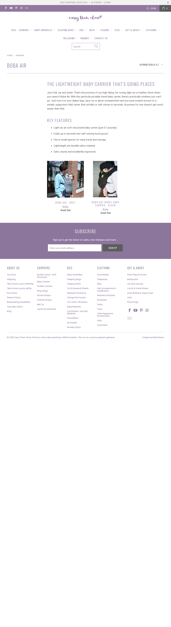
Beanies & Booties (106, 295)
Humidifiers (72, 318)
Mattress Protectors (76, 293)
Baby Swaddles (43, 30)
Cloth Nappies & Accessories (105, 314)
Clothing (151, 30)
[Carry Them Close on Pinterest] (16, 8)
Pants (100, 304)
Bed (81, 30)
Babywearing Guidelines (18, 302)
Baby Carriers (43, 281)
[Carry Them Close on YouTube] (10, 8)
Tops (99, 309)
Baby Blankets (74, 306)
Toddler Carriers (44, 286)
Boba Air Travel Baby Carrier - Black (105, 179)
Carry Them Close (23, 337)
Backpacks (132, 279)
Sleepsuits (102, 279)
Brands (85, 38)
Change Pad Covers (76, 297)
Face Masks (103, 274)
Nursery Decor (74, 327)
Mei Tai (40, 304)
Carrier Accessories (46, 309)
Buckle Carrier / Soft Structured (46, 275)
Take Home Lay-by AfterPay (20, 284)
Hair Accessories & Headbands (106, 289)
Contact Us (101, 38)
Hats (99, 320)
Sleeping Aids (74, 284)
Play (117, 30)
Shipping (11, 279)
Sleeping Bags (66, 30)
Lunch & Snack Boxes (137, 288)
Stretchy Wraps (44, 300)
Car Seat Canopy (135, 284)
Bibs (99, 284)
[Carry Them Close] (85, 19)
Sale (13, 30)
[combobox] (86, 46)
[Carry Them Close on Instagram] (21, 8)
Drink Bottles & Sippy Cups (140, 293)
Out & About (133, 30)
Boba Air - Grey (65, 179)
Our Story (11, 274)
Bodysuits (102, 300)
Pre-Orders (12, 293)
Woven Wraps (44, 295)
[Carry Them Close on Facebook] (5, 8)
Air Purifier (72, 322)
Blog (9, 311)
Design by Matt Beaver (153, 337)
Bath (92, 30)
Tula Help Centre (15, 306)
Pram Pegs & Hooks (136, 274)
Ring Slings (42, 291)
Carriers (24, 30)
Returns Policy (14, 297)
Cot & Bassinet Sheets (78, 288)
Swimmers (102, 325)
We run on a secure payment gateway (96, 337)
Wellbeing (69, 38)
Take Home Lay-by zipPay (19, 288)
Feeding (105, 30)
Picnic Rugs (132, 302)
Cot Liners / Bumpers (77, 302)
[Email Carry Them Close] (26, 8)
